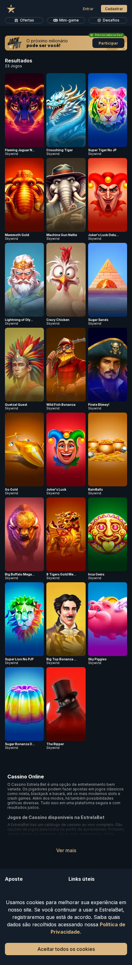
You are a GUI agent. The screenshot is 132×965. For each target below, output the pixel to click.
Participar (108, 43)
